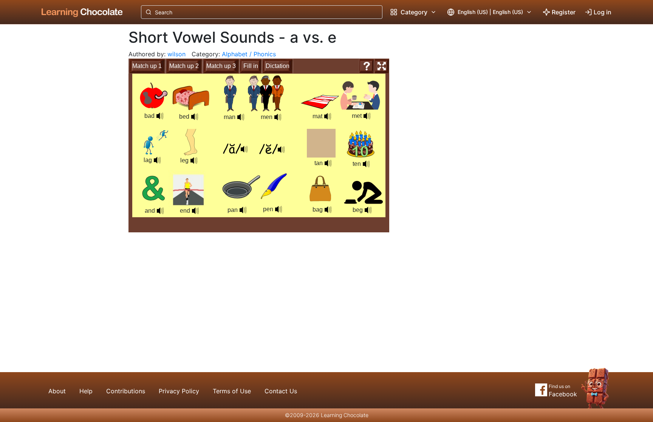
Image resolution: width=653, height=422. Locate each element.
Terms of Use (232, 391)
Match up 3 (221, 66)
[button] (240, 117)
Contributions (125, 391)
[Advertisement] (76, 149)
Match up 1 (147, 66)
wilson (176, 54)
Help (86, 391)
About (57, 391)
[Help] (366, 66)
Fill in (250, 66)
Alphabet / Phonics (249, 54)
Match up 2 (184, 66)
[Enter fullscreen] (381, 66)
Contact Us (281, 391)
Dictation (277, 66)
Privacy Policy (179, 391)
